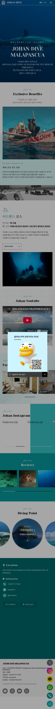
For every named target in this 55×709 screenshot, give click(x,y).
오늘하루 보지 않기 (18, 374)
